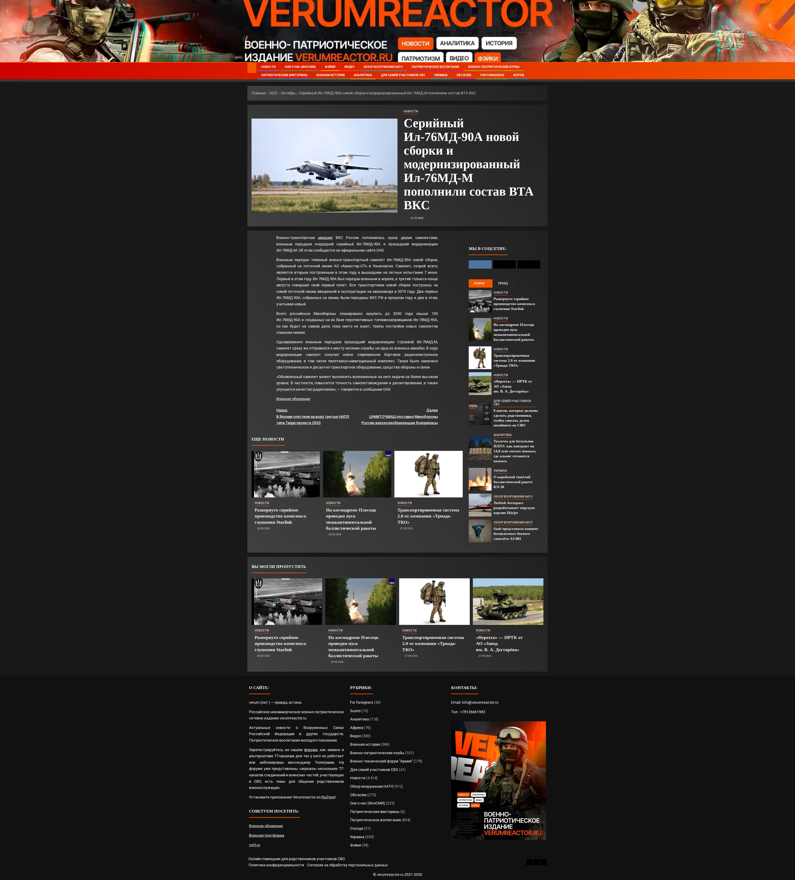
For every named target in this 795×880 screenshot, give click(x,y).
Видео (349, 66)
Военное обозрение (293, 399)
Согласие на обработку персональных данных (347, 865)
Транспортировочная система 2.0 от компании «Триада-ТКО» (428, 516)
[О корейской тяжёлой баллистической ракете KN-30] (480, 479)
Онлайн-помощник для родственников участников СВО (296, 859)
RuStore (328, 797)
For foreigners (492, 75)
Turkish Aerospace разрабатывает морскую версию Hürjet (514, 508)
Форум (518, 75)
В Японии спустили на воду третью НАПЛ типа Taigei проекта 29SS (312, 416)
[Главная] (252, 68)
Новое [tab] (479, 283)
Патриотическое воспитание (435, 66)
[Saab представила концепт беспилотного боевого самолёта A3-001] (480, 531)
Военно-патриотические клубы (493, 66)
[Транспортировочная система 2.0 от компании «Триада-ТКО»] (428, 474)
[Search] (544, 71)
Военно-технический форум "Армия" (381, 761)
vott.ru (254, 845)
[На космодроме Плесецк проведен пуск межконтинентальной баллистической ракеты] (357, 474)
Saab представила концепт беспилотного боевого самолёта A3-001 (516, 534)
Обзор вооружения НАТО (383, 66)
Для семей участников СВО (403, 75)
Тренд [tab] (503, 283)
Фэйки (330, 66)
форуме (311, 750)
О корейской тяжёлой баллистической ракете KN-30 (513, 482)
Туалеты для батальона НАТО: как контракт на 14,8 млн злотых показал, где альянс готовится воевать (515, 451)
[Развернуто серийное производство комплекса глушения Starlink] (286, 474)
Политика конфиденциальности (276, 865)
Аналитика (363, 75)
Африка (356, 727)
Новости (268, 66)
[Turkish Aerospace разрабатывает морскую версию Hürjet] (480, 505)
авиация (325, 237)
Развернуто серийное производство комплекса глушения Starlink (280, 516)
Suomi (355, 711)
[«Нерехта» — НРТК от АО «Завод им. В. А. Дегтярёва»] (480, 383)
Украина (440, 75)
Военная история (331, 75)
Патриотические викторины (284, 75)
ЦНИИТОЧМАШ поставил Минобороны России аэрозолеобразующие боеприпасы (399, 416)
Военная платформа (266, 835)
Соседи (356, 828)
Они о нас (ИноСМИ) (300, 66)
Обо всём (464, 75)
